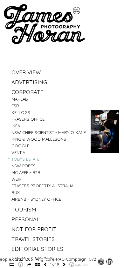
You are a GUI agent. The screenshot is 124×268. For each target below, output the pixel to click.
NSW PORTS (23, 165)
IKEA (15, 125)
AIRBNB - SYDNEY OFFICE (36, 199)
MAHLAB (19, 99)
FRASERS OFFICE (28, 119)
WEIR (16, 179)
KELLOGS (20, 112)
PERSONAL (25, 219)
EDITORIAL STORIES (37, 248)
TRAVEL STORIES (33, 239)
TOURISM (23, 209)
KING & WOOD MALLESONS (38, 139)
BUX (15, 192)
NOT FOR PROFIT (34, 229)
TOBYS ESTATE (25, 159)
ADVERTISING (29, 82)
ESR (15, 105)
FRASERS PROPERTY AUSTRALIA (42, 185)
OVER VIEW (26, 72)
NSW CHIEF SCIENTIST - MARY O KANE (48, 132)
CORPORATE (27, 92)
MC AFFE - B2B (25, 172)
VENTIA (18, 152)
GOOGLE (20, 145)
